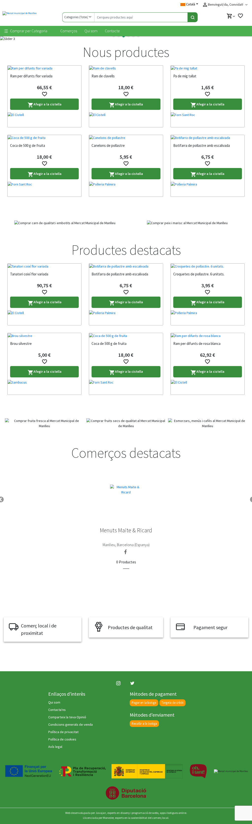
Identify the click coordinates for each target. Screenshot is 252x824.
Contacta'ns (57, 709)
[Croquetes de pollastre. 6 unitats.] (207, 266)
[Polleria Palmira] (126, 189)
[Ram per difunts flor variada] (44, 68)
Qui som (90, 30)
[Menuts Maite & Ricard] (126, 489)
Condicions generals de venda (70, 724)
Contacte (112, 30)
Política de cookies (62, 739)
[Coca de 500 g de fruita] (44, 137)
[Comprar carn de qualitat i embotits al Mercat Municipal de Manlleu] (65, 223)
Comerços (68, 30)
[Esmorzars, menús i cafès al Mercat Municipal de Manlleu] (207, 423)
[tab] (113, 36)
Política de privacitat (63, 732)
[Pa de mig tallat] (207, 68)
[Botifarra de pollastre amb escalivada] (207, 137)
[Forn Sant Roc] (207, 119)
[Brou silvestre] (44, 335)
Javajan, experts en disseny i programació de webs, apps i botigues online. (141, 813)
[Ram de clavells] (126, 68)
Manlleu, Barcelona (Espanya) (126, 544)
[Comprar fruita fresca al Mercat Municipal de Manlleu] (44, 423)
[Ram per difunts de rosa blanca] (207, 335)
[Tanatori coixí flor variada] (44, 266)
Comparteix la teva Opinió (67, 717)
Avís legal (55, 746)
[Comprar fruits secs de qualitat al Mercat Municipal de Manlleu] (126, 423)
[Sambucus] (44, 387)
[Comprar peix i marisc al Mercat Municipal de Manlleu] (187, 223)
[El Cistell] (44, 119)
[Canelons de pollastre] (126, 137)
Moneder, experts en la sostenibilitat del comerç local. (136, 818)
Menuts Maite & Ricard (126, 530)
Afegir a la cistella (45, 105)
